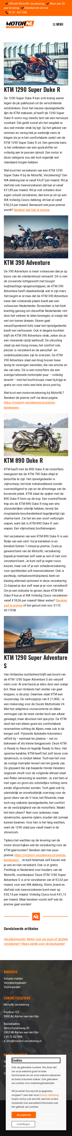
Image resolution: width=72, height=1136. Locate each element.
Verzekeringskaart (15, 982)
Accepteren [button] (24, 1114)
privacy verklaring (49, 1095)
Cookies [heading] (17, 1060)
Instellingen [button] (23, 1124)
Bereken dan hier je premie (32, 210)
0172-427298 (14, 1036)
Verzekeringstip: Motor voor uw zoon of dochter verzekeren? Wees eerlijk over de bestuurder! (36, 941)
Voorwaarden (12, 987)
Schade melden (13, 978)
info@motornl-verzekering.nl (24, 1041)
